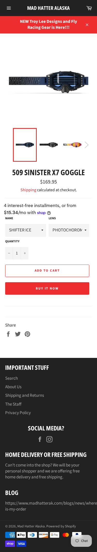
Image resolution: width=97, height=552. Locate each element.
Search (11, 378)
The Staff (13, 404)
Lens (52, 218)
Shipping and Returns (24, 395)
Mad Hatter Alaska (48, 7)
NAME (9, 218)
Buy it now (47, 288)
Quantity (12, 241)
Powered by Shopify (61, 526)
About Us (13, 387)
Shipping (28, 190)
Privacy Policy (18, 413)
